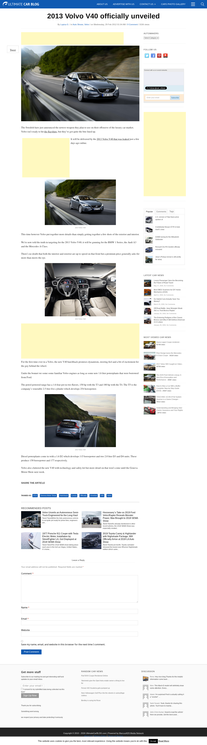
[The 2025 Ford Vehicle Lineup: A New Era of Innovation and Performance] (149, 378)
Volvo (86, 24)
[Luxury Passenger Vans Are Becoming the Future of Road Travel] (148, 283)
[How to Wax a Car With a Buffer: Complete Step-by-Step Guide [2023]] (149, 389)
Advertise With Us (123, 4)
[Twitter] (146, 56)
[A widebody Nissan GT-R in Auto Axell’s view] (149, 230)
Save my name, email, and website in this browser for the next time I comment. (63, 644)
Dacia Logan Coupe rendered (167, 342)
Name (25, 607)
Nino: (152, 686)
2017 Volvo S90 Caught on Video (169, 364)
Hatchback (64, 496)
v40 (102, 496)
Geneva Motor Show (48, 496)
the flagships (50, 131)
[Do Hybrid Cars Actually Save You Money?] (148, 302)
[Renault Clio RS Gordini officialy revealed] (149, 250)
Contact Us (146, 4)
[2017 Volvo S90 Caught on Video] (149, 367)
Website (25, 630)
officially (83, 496)
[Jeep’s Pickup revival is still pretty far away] (149, 260)
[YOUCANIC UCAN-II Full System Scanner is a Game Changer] (149, 400)
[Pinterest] (159, 56)
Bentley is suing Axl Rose (91, 700)
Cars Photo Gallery (173, 4)
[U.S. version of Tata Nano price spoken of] (149, 220)
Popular (149, 211)
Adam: (152, 694)
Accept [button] (153, 741)
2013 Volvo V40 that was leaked (113, 139)
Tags (172, 211)
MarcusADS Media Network (131, 733)
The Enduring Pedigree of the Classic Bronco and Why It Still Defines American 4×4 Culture (169, 320)
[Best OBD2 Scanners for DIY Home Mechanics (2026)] (148, 292)
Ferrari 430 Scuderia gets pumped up (95, 688)
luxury (74, 496)
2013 (35, 496)
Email (25, 618)
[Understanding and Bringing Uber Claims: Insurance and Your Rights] (149, 411)
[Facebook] (153, 56)
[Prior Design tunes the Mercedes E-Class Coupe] (149, 356)
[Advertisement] (72, 38)
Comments (161, 211)
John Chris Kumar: (157, 712)
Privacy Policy (100, 736)
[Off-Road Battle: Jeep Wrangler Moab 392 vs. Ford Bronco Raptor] (148, 311)
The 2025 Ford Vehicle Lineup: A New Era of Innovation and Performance (168, 377)
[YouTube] (165, 56)
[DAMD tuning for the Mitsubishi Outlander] (149, 240)
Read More (163, 741)
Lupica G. (64, 24)
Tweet (13, 50)
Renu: (152, 677)
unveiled (93, 496)
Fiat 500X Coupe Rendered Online (94, 676)
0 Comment (132, 24)
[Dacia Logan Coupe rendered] (149, 345)
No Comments (169, 286)
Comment (27, 573)
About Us (102, 4)
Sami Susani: (155, 703)
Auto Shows (78, 24)
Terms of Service (115, 736)
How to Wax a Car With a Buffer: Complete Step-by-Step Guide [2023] (168, 388)
